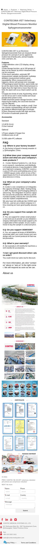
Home (6, 10)
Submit (25, 510)
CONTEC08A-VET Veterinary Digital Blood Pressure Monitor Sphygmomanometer (19, 12)
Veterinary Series (26, 10)
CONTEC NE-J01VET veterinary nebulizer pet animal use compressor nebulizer (18, 481)
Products (14, 10)
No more (9, 484)
